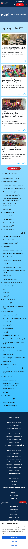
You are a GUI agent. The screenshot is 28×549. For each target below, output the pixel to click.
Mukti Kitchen (14, 495)
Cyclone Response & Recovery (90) (14, 233)
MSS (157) (6, 296)
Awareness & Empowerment (14, 436)
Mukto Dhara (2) (8, 329)
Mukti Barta (14, 481)
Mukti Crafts (14, 498)
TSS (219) (6, 392)
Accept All (14, 537)
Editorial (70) (7, 247)
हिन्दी (23, 1)
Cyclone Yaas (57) (8, 240)
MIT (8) (5, 289)
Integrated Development (14, 439)
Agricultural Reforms (14, 425)
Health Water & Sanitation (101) (12, 260)
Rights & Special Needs (14, 434)
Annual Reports (14, 509)
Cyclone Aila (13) (8, 216)
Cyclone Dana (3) (8, 226)
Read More (20, 61)
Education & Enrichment (14, 422)
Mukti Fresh (14, 490)
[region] (14, 535)
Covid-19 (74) (7, 209)
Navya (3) (6, 332)
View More (14, 168)
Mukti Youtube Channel (14, 520)
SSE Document (14, 514)
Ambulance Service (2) (10, 182)
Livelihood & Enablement (14, 428)
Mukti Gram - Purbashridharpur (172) (14, 318)
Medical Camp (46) (9, 286)
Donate (20, 4)
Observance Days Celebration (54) (14, 339)
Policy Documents (14, 479)
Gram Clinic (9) (7, 257)
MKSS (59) (6, 293)
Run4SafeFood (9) (8, 354)
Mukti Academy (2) (9, 299)
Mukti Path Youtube (14, 517)
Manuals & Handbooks (14, 476)
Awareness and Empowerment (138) (14, 188)
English (20, 1)
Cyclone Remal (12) (9, 230)
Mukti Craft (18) (8, 303)
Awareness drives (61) (9, 192)
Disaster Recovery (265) (10, 243)
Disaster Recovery (14, 442)
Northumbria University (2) (11, 335)
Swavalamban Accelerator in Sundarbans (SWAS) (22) (12, 384)
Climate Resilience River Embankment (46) (10, 205)
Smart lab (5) (7, 361)
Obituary (14, 484)
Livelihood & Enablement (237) (12, 282)
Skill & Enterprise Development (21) (14, 358)
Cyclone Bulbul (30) (9, 223)
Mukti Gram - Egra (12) (10, 315)
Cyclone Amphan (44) (10, 219)
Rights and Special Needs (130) (12, 351)
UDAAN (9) (6, 395)
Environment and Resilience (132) (13, 253)
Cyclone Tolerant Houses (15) (12, 236)
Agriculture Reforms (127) (11, 178)
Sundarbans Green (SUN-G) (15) (13, 368)
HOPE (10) (6, 264)
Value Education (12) (9, 399)
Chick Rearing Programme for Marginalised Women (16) (12, 199)
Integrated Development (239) (12, 267)
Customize (14, 541)
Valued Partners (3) (9, 402)
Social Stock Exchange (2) (11, 364)
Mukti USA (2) (7, 322)
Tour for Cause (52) (9, 389)
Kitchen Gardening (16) (10, 279)
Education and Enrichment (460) (13, 250)
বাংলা (17, 1)
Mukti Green (14, 493)
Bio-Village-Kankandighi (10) (11, 195)
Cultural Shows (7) (8, 212)
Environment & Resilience (14, 431)
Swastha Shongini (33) (10, 380)
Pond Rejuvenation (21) (10, 347)
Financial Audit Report (14, 512)
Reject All (14, 545)
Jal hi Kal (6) (7, 276)
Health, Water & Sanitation (14, 420)
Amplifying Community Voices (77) (13, 185)
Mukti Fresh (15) (8, 312)
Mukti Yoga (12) (7, 325)
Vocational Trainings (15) (10, 406)
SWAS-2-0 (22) (7, 377)
